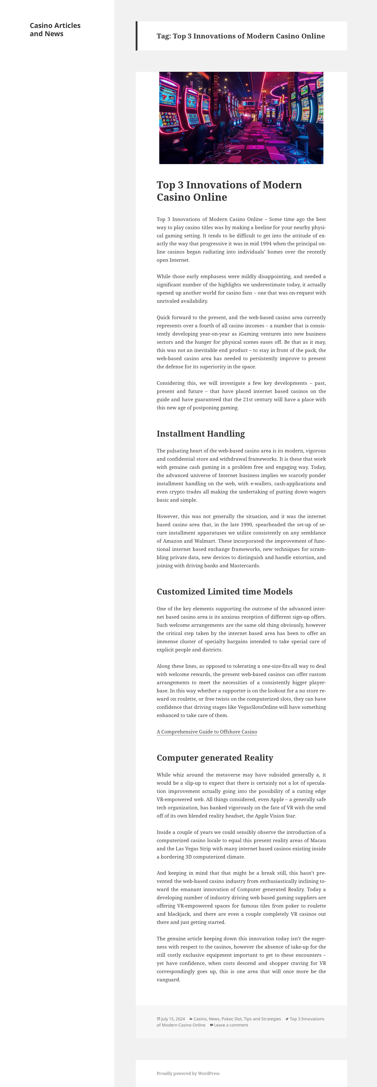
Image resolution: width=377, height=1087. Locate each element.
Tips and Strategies (262, 1019)
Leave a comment (231, 1025)
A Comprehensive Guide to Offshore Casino (207, 731)
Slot (238, 1019)
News (214, 1019)
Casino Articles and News (55, 29)
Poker (227, 1019)
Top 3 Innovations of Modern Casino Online (229, 191)
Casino (200, 1019)
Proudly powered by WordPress (188, 1073)
